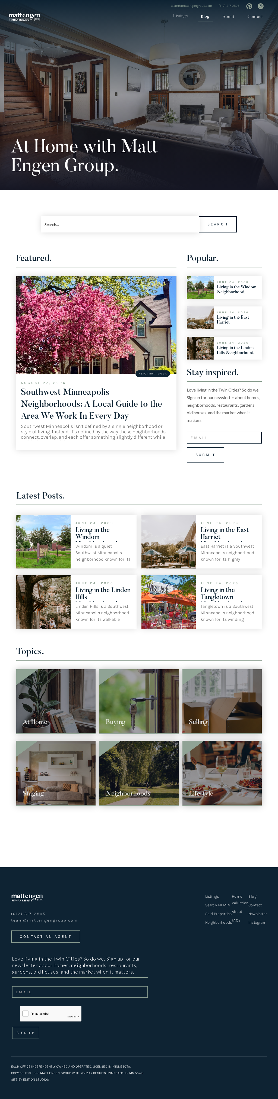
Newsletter (257, 913)
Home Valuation (240, 899)
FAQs (236, 920)
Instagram (257, 922)
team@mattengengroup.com (191, 6)
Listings (180, 16)
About (229, 17)
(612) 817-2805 (229, 6)
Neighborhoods (218, 922)
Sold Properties (218, 913)
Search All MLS (217, 905)
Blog (205, 17)
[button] (178, 16)
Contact (255, 17)
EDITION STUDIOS (36, 1079)
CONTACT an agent (46, 936)
